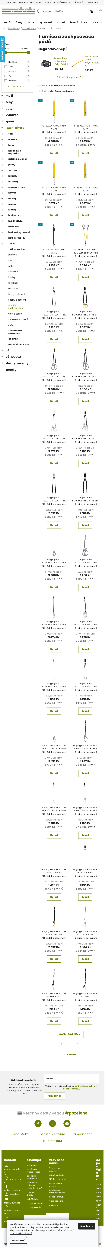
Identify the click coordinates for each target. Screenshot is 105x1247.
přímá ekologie (56, 1175)
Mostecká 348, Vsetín (12, 1212)
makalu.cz (15, 1194)
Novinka (18, 71)
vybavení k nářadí (18, 319)
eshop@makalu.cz (12, 1170)
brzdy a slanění (16, 294)
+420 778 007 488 (12, 1181)
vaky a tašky (15, 313)
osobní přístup (56, 1196)
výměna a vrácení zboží (33, 1170)
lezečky (12, 175)
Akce (18, 66)
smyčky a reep (16, 187)
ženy (9, 102)
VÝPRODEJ (13, 357)
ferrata (12, 170)
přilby (11, 164)
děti (8, 350)
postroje (12, 254)
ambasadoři (83, 1134)
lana (11, 145)
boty (9, 108)
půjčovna (53, 1205)
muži (9, 96)
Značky (11, 370)
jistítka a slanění (18, 159)
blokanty (13, 215)
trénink (12, 243)
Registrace (93, 2)
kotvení (12, 192)
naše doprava (56, 1201)
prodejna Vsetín (35, 1203)
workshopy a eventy (55, 1184)
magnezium (15, 220)
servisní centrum (52, 1134)
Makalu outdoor (12, 1190)
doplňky (13, 338)
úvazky (12, 139)
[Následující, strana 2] (69, 1044)
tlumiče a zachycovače (15, 307)
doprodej (18, 80)
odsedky (13, 181)
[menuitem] (7, 22)
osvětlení (13, 288)
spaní (10, 121)
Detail (54, 153)
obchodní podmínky (32, 1177)
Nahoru (71, 1054)
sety (10, 133)
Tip (18, 76)
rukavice (13, 226)
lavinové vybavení (19, 232)
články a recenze (57, 1179)
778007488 (11, 2)
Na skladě (18, 62)
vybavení (12, 115)
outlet (99, 1218)
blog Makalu (22, 1134)
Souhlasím (86, 1226)
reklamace (32, 1165)
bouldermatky (16, 237)
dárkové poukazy (18, 344)
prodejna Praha (34, 1207)
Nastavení (18, 1240)
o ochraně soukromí (21, 1233)
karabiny (13, 271)
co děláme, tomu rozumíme (57, 1191)
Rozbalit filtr (16, 86)
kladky (12, 209)
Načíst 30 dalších (69, 1034)
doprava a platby (32, 1193)
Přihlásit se (55, 1095)
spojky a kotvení (17, 299)
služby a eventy (17, 363)
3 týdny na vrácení (54, 1169)
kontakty (23, 2)
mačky (12, 198)
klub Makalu (35, 2)
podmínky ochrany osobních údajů (34, 1185)
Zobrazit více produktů (68, 77)
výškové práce (16, 249)
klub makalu (52, 1141)
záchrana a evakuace (15, 332)
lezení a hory (15, 128)
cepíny (12, 204)
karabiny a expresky (14, 152)
